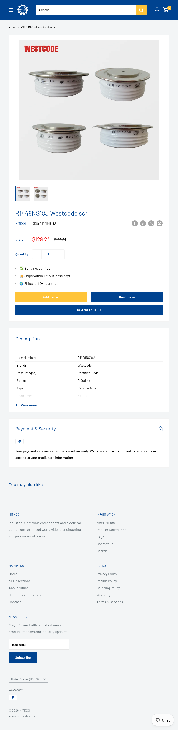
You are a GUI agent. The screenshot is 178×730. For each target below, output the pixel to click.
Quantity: (22, 254)
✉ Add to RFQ (89, 310)
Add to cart (51, 297)
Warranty (103, 595)
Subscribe (23, 657)
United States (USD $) (25, 679)
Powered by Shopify (22, 716)
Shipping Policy (108, 588)
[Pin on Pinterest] (143, 223)
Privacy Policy (107, 574)
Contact (15, 602)
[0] (165, 9)
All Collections (20, 581)
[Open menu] (11, 10)
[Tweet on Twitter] (151, 223)
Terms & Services (110, 602)
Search (102, 551)
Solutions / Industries (25, 595)
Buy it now (127, 297)
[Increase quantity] (59, 254)
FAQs (100, 537)
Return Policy (107, 581)
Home (12, 27)
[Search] (141, 10)
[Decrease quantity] (36, 254)
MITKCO (20, 223)
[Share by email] (160, 223)
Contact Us (105, 544)
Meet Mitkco (106, 523)
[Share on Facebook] (135, 223)
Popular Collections (111, 529)
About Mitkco (19, 588)
